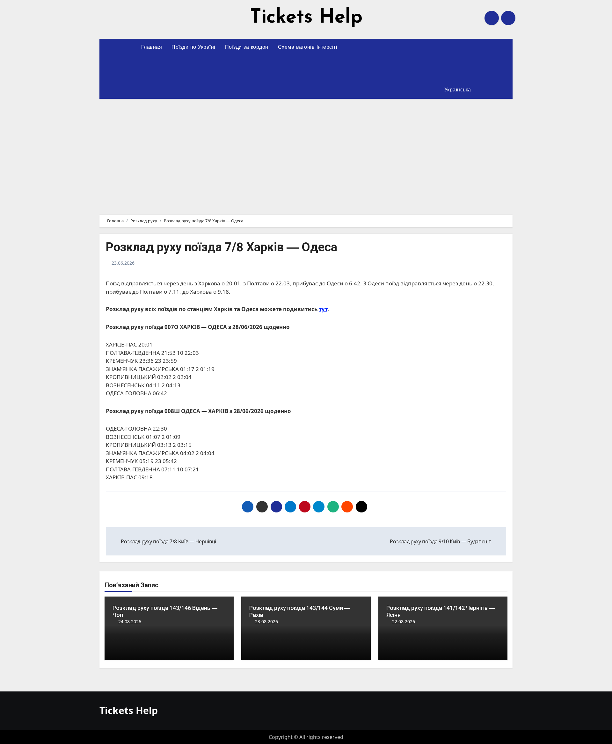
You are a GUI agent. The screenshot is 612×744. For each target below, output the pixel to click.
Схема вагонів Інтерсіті (308, 47)
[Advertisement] (306, 152)
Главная (151, 47)
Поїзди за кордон (246, 47)
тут (323, 309)
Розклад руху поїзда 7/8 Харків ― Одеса (221, 247)
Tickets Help (306, 17)
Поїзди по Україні (193, 47)
